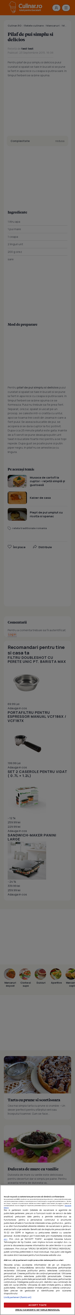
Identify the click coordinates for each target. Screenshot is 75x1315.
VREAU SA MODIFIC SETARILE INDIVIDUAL (37, 1309)
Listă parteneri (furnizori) (18, 1297)
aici (5, 1239)
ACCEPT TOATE (37, 1305)
